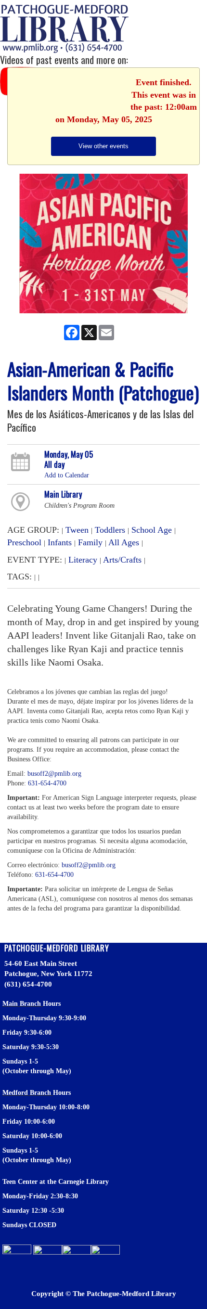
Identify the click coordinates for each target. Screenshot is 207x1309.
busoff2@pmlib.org (54, 773)
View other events (103, 146)
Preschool (24, 542)
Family (90, 542)
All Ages (123, 542)
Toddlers (110, 530)
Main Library (63, 494)
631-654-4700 (47, 783)
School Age (151, 530)
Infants (60, 542)
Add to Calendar (66, 475)
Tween (77, 530)
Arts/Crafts (122, 560)
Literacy (82, 560)
